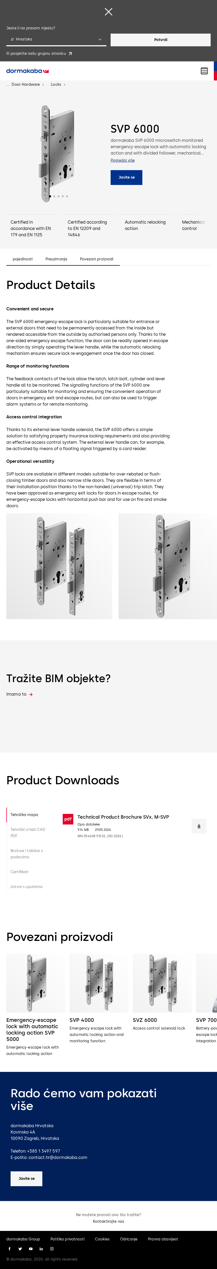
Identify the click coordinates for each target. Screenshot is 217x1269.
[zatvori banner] (108, 11)
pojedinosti (23, 259)
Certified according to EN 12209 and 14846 (87, 228)
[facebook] (9, 1249)
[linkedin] (41, 1249)
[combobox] (56, 40)
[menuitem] (27, 71)
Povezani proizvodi (97, 259)
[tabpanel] (134, 851)
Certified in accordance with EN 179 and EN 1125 (31, 228)
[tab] (30, 815)
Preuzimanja (56, 259)
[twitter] (20, 1249)
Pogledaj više (123, 160)
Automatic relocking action (145, 225)
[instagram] (52, 1249)
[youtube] (31, 1249)
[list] (108, 1005)
